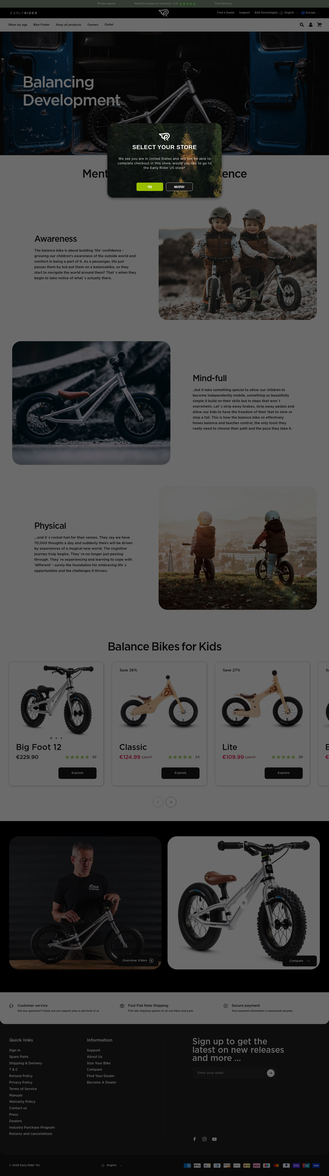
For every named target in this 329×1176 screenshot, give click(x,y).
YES (150, 186)
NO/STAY (179, 186)
